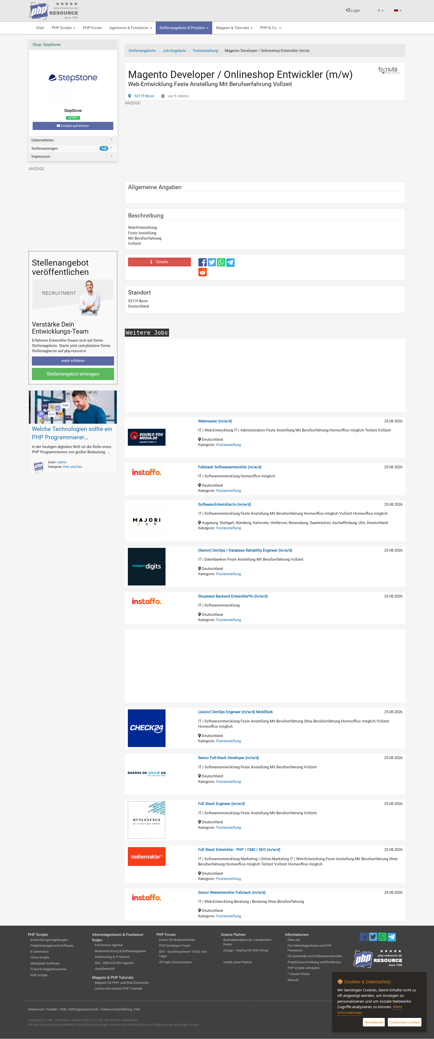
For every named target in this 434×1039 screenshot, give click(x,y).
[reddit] (202, 274)
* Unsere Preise (299, 974)
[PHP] (53, 10)
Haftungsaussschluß (83, 1009)
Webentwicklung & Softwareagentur (120, 951)
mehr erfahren (73, 360)
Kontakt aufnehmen (74, 126)
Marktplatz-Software (45, 963)
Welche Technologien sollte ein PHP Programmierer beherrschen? (72, 437)
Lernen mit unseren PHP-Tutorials (118, 988)
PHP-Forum (92, 28)
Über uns (294, 940)
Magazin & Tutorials (233, 28)
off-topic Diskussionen (175, 962)
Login (355, 10)
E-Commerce (39, 951)
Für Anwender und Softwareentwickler (315, 956)
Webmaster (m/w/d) (215, 421)
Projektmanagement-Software (51, 945)
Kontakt (52, 1009)
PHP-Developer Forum (174, 945)
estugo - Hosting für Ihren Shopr (245, 950)
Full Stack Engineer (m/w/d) (221, 803)
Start (40, 28)
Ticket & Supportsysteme (48, 969)
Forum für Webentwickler (177, 940)
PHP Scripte (62, 28)
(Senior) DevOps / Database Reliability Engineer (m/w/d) (245, 550)
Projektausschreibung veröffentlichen (314, 962)
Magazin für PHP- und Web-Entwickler (122, 983)
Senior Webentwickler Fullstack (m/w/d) (231, 892)
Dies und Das (72, 467)
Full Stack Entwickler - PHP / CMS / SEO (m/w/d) (239, 849)
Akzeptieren (373, 1022)
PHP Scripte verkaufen (304, 968)
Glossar (293, 980)
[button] (380, 10)
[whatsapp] (221, 264)
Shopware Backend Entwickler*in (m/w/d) (233, 596)
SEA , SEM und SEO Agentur (114, 963)
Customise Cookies (404, 1022)
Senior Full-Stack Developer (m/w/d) (228, 758)
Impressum (40, 156)
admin (62, 462)
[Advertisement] (265, 141)
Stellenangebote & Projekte (182, 28)
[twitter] (212, 264)
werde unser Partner (237, 962)
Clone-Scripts (39, 957)
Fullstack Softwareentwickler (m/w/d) (229, 467)
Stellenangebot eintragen (73, 374)
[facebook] (203, 264)
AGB (63, 1009)
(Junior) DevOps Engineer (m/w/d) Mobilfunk (235, 712)
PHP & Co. (269, 28)
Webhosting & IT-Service (112, 957)
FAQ (137, 1009)
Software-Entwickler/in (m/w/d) (224, 504)
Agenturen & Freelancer (129, 28)
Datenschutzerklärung (116, 1009)
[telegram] (230, 264)
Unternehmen (42, 140)
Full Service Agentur (109, 945)
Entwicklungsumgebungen (49, 940)
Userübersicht (105, 969)
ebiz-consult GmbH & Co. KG (83, 1020)
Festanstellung (228, 444)
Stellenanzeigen (68, 148)
